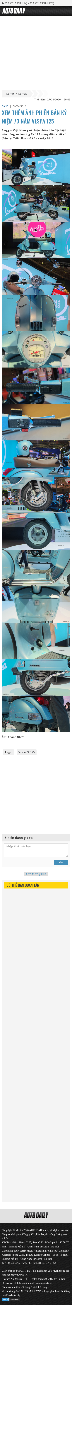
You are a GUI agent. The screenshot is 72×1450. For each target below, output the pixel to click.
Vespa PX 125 (26, 752)
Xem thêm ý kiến (36, 874)
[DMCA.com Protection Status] (11, 1298)
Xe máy (22, 93)
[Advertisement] (36, 52)
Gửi (61, 862)
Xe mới (10, 93)
